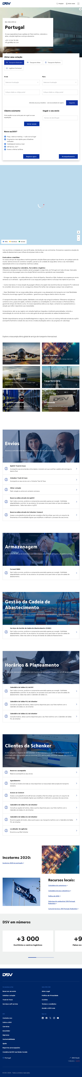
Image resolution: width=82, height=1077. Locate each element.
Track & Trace (8, 999)
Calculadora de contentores (57, 885)
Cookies (45, 999)
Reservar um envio (9, 991)
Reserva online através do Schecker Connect (26, 512)
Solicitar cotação (9, 995)
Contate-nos (7, 1018)
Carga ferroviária (52, 380)
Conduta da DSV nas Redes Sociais (15, 1052)
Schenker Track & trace (18, 478)
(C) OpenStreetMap (73, 243)
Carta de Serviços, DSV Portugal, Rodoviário (62, 909)
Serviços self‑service (10, 1004)
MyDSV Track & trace (18, 466)
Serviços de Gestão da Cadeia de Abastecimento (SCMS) (30, 628)
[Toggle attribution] (80, 243)
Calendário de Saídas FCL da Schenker (23, 701)
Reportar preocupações (11, 1047)
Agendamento (15, 780)
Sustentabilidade (9, 1039)
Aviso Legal (46, 991)
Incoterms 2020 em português (13, 863)
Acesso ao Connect (17, 792)
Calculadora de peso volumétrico (59, 891)
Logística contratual (14, 402)
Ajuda (5, 1043)
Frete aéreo (10, 355)
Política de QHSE (53, 896)
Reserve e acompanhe (18, 770)
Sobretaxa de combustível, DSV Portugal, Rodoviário (61, 902)
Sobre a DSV (7, 1022)
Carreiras (6, 1026)
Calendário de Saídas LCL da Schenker (23, 713)
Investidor (6, 1031)
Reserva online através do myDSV (22, 498)
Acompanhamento (68, 156)
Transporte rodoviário (15, 378)
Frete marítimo (51, 355)
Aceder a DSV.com (48, 1008)
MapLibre (64, 243)
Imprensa (6, 1035)
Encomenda (49, 402)
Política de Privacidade (50, 995)
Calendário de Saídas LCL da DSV (21, 687)
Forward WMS (15, 569)
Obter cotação (15, 488)
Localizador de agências (18, 829)
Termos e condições (49, 1004)
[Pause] (80, 9)
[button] (32, 957)
